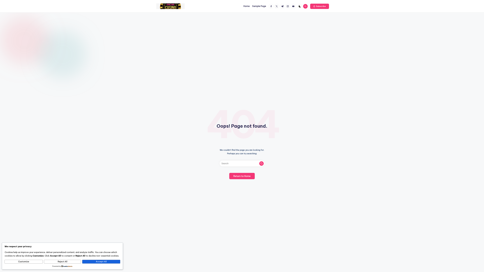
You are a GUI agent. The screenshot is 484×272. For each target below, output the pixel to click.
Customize (23, 261)
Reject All (62, 261)
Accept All (101, 261)
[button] (319, 6)
